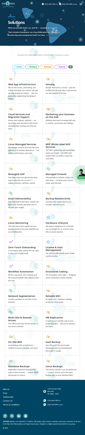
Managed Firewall (56, 174)
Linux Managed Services (22, 144)
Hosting (50, 84)
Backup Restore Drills (58, 198)
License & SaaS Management (54, 248)
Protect (33, 67)
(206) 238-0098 (67, 4)
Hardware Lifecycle (57, 222)
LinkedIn (19, 416)
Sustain (48, 67)
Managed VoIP (16, 174)
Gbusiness (25, 416)
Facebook (5, 416)
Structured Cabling (57, 271)
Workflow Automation (21, 271)
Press (5, 393)
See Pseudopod (52, 35)
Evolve (62, 67)
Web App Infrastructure (22, 84)
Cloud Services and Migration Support (19, 115)
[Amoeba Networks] (8, 4)
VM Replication (54, 317)
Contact (81, 177)
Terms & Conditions (11, 404)
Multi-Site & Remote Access (20, 319)
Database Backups (19, 366)
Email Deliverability (19, 198)
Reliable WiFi (53, 296)
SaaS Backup (53, 342)
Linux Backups (54, 366)
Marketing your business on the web (60, 115)
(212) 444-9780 (50, 4)
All (70, 67)
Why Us (6, 389)
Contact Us (7, 401)
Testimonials (8, 397)
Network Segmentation (21, 296)
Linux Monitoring (18, 222)
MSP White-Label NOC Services (58, 145)
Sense (19, 67)
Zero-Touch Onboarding (22, 247)
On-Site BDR (15, 342)
